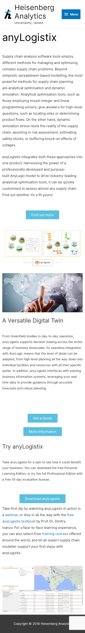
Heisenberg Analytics (34, 11)
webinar (11, 515)
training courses (55, 534)
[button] (42, 214)
